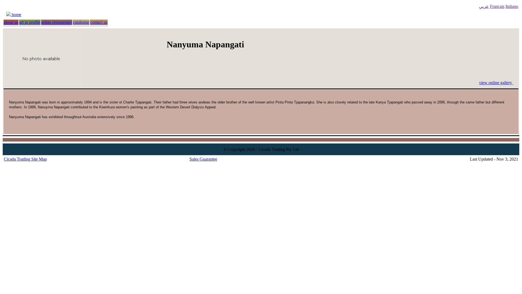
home (16, 14)
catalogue (81, 22)
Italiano (511, 6)
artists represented (56, 22)
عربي (484, 6)
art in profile (29, 22)
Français (497, 6)
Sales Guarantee (203, 159)
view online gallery (496, 82)
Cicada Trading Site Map (25, 159)
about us (11, 22)
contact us (98, 22)
